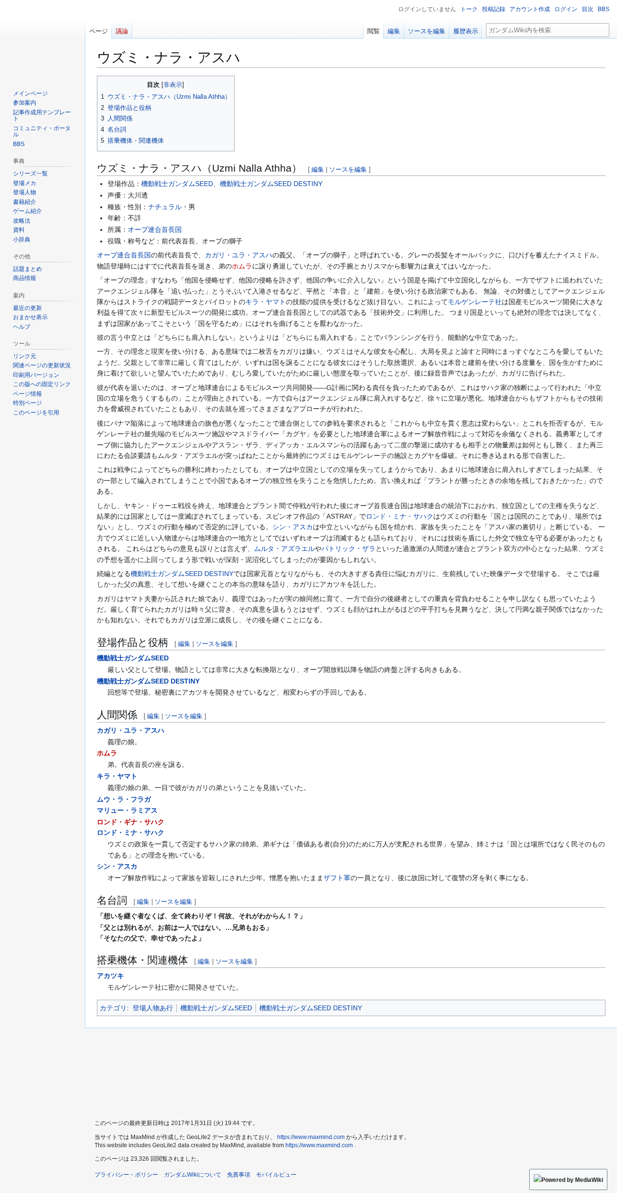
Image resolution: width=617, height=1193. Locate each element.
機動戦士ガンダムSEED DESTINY (271, 184)
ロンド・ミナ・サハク (399, 516)
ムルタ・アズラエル (284, 548)
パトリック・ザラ (349, 548)
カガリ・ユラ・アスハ (238, 255)
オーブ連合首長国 (155, 229)
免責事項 (238, 1174)
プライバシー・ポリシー (126, 1174)
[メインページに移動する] (42, 38)
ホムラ (242, 266)
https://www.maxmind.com (311, 1137)
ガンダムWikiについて (192, 1174)
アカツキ (110, 975)
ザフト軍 (336, 878)
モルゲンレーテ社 (475, 302)
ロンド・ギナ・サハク (130, 822)
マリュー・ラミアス (127, 810)
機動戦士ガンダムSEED (177, 184)
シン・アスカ (292, 527)
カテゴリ (113, 1008)
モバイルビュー (276, 1174)
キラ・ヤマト (265, 302)
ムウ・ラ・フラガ (124, 799)
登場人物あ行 (153, 1008)
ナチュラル (165, 207)
